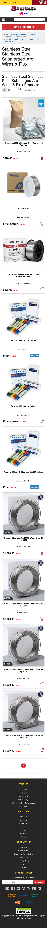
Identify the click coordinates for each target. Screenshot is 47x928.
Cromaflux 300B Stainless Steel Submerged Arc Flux (24, 143)
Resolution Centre (23, 806)
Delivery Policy (23, 857)
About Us (23, 816)
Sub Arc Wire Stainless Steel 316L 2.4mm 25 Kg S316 (23, 670)
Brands (23, 830)
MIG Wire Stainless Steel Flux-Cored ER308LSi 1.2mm (23, 275)
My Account (23, 789)
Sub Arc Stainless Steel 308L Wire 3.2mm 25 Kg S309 (23, 538)
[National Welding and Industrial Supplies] (23, 8)
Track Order (23, 793)
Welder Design (23, 799)
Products (23, 833)
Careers (23, 827)
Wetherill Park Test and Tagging (23, 803)
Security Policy (23, 861)
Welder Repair (23, 796)
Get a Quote (35, 355)
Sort (19, 89)
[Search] (42, 19)
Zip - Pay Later (23, 867)
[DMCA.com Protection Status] (23, 911)
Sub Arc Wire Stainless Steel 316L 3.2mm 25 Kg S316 (23, 736)
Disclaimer (23, 864)
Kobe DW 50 (23, 208)
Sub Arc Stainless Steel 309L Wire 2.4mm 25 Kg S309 (23, 604)
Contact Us (23, 823)
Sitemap (24, 837)
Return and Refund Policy (23, 854)
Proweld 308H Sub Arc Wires (23, 340)
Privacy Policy (23, 850)
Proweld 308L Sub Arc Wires (23, 406)
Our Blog (23, 820)
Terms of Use (23, 847)
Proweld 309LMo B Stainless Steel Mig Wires (23, 472)
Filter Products (23, 27)
